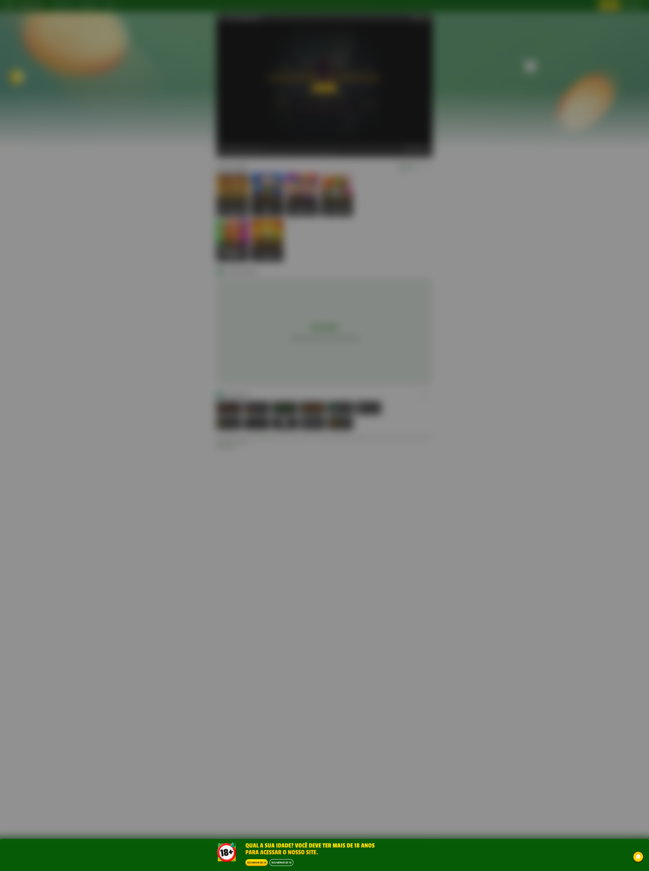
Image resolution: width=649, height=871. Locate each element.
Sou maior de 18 (256, 862)
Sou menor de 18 (281, 862)
